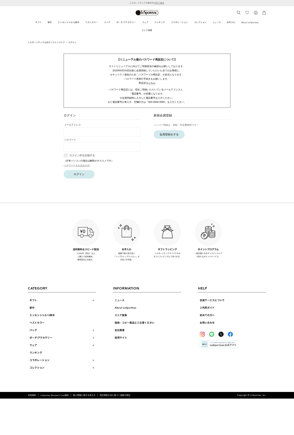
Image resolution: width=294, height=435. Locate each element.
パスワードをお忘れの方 (77, 165)
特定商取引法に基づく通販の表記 (115, 395)
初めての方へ (207, 315)
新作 (32, 307)
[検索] (239, 13)
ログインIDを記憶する (82, 155)
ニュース (120, 300)
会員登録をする (169, 134)
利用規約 (32, 395)
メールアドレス (72, 124)
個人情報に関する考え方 (84, 395)
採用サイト (121, 337)
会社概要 (120, 330)
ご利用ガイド (207, 307)
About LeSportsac (125, 307)
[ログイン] (256, 12)
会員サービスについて (212, 300)
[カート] (264, 12)
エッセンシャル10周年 (42, 315)
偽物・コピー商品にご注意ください (134, 322)
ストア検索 (121, 315)
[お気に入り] (247, 12)
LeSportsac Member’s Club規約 (54, 395)
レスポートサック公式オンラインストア (46, 42)
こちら (151, 83)
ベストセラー (37, 322)
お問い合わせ (207, 322)
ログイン (79, 174)
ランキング (36, 352)
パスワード (70, 139)
